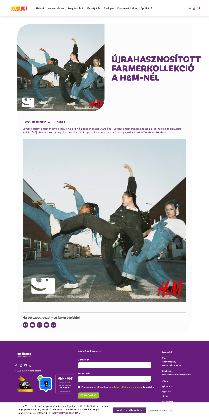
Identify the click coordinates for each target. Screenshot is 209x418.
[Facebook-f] (189, 8)
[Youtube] (25, 365)
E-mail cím (83, 359)
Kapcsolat (167, 351)
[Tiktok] (30, 365)
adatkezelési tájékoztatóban (127, 387)
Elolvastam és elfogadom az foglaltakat (118, 387)
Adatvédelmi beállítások (160, 410)
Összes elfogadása (131, 410)
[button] (25, 325)
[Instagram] (193, 8)
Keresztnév (84, 373)
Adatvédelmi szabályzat (65, 412)
